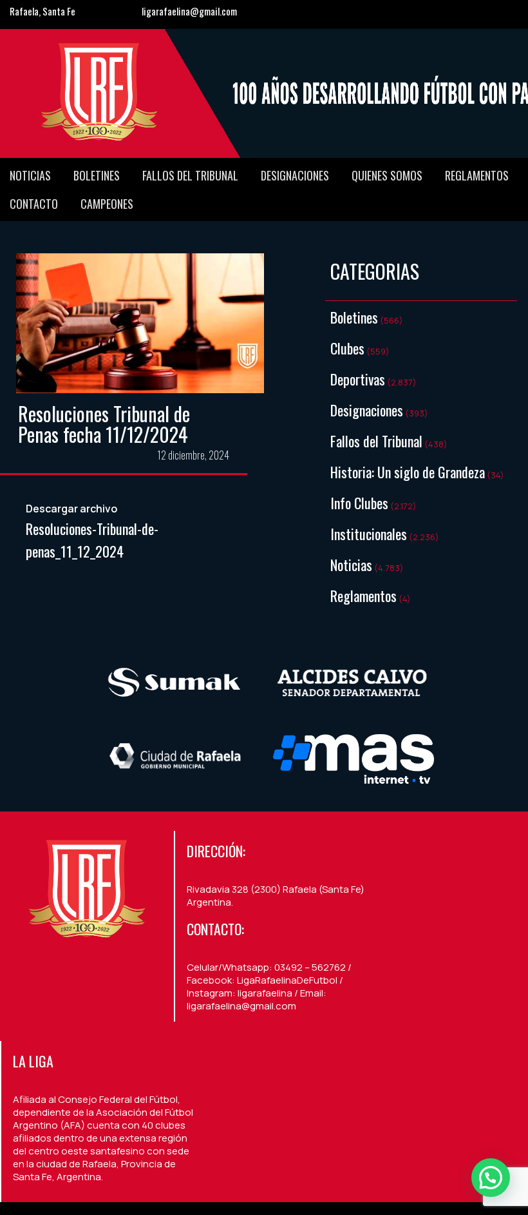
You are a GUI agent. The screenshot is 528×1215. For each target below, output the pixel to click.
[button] (490, 1177)
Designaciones (295, 175)
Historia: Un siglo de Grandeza (407, 472)
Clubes (347, 348)
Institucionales (368, 533)
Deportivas (357, 379)
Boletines (96, 175)
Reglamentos (477, 175)
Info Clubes (359, 502)
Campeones (106, 203)
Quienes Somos (387, 175)
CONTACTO (34, 203)
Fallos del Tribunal (190, 175)
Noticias (30, 175)
